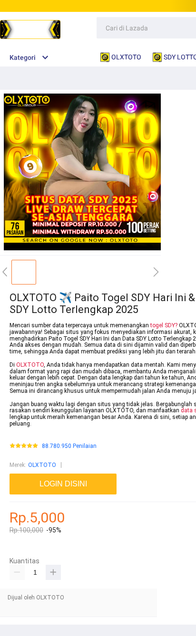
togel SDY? (163, 325)
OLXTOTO (30, 364)
